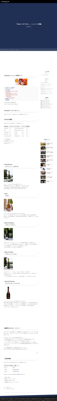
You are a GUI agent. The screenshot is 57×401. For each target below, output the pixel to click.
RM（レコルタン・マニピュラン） (45, 100)
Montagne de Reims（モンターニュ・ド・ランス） (47, 93)
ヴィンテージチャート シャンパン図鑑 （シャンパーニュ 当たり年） (49, 144)
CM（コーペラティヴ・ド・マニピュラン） (46, 107)
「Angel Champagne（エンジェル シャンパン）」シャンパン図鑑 (49, 156)
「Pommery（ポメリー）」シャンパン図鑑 (49, 168)
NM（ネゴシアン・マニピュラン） (45, 102)
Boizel (14, 367)
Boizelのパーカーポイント (10, 88)
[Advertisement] (28, 60)
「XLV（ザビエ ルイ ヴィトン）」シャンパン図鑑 (49, 177)
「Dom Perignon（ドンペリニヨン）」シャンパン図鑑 (49, 152)
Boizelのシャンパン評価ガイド (10, 87)
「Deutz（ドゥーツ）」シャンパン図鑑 (49, 181)
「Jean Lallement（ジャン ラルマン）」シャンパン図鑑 (49, 148)
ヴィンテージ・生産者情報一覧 (44, 82)
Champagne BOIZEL (16, 371)
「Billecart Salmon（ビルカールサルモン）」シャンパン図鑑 (49, 160)
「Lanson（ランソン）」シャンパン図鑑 (49, 164)
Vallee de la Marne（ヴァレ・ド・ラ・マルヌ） (46, 91)
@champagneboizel (16, 369)
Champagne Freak (5, 1)
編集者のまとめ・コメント (10, 98)
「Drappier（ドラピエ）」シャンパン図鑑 (49, 173)
